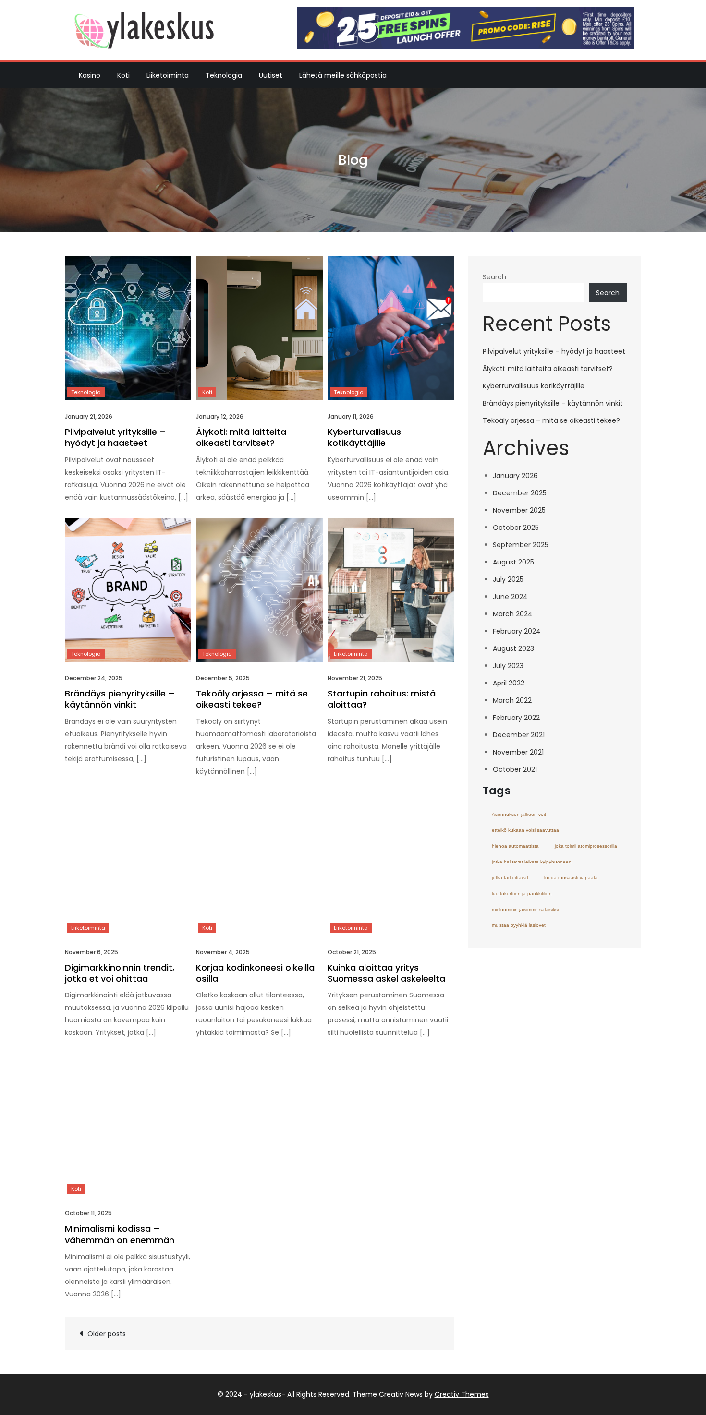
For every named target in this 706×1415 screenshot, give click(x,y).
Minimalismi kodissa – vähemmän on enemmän (119, 1234)
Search (494, 277)
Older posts (106, 1334)
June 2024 (510, 596)
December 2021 (519, 735)
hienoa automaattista (515, 846)
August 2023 (513, 648)
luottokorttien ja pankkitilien (522, 893)
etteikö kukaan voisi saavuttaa (525, 830)
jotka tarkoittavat (510, 877)
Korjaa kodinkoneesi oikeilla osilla (255, 972)
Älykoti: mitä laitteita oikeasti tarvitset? (241, 437)
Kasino (89, 75)
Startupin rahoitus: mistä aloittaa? (382, 698)
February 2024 (517, 631)
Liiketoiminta (167, 75)
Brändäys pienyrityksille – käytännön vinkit (120, 698)
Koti (123, 75)
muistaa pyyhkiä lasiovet (519, 925)
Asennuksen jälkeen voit (519, 814)
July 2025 (508, 579)
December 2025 (520, 493)
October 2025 (516, 527)
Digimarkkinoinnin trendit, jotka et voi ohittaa (119, 972)
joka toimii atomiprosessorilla (586, 846)
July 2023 (508, 666)
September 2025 (520, 545)
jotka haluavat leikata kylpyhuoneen (532, 861)
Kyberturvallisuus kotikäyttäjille (364, 437)
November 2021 (518, 752)
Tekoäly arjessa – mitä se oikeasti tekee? (252, 698)
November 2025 (519, 510)
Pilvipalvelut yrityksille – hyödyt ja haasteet (115, 437)
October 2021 (515, 769)
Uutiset (270, 75)
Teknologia (224, 75)
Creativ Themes (462, 1394)
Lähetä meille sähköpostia (343, 75)
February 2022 (516, 717)
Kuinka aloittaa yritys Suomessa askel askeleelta (386, 972)
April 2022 (508, 683)
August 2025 (513, 562)
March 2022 (512, 700)
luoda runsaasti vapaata (571, 877)
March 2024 (513, 614)
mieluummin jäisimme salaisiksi (525, 909)
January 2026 (515, 475)
